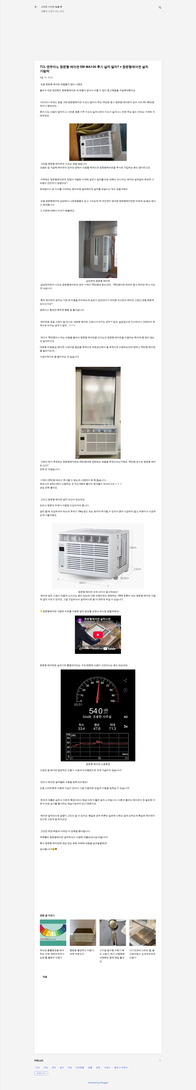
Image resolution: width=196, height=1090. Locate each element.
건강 (37, 1067)
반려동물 (80, 1067)
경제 (54, 1067)
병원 (98, 1067)
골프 (62, 1067)
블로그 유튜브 (121, 1067)
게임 (45, 1067)
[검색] (160, 7)
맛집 (70, 1067)
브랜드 (107, 1067)
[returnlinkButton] (36, 7)
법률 (90, 1067)
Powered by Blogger (98, 1082)
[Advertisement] (98, 38)
